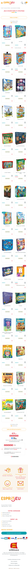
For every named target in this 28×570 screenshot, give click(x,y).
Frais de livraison (5, 514)
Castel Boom (7, 92)
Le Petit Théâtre (7, 172)
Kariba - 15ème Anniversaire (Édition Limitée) (7, 333)
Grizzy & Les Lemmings (7, 385)
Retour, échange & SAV (7, 515)
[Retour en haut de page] (25, 566)
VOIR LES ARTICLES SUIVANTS (14, 429)
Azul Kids (20, 41)
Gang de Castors (20, 119)
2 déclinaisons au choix (20, 285)
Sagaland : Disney (7, 279)
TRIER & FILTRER (14, 17)
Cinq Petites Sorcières (20, 145)
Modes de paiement (6, 512)
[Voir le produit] (25, 283)
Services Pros (5, 522)
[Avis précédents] (2, 449)
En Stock (7, 45)
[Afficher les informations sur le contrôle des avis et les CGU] (22, 440)
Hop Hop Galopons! (7, 412)
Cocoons (20, 305)
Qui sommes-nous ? (6, 524)
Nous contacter (14, 561)
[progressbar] (14, 22)
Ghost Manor (20, 92)
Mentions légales (14, 563)
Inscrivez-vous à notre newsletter (14, 533)
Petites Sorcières (7, 305)
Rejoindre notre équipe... (7, 525)
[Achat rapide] (12, 43)
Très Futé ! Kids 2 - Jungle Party (20, 173)
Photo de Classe (20, 385)
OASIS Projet (11, 568)
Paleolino (7, 119)
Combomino (7, 225)
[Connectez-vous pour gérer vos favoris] (12, 47)
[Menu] (2, 3)
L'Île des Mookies (7, 39)
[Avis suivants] (26, 449)
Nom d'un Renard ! (7, 145)
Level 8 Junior (20, 279)
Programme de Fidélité (6, 521)
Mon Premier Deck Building (21, 252)
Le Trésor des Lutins (20, 412)
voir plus (15, 449)
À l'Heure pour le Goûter (20, 225)
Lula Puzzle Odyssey (7, 252)
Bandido (7, 199)
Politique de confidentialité (14, 565)
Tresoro (20, 332)
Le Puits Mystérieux (20, 199)
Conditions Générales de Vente (14, 559)
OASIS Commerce (16, 568)
